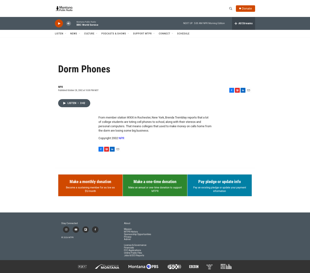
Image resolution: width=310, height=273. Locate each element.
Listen (59, 33)
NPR (121, 138)
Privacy (127, 237)
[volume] (68, 23)
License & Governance (135, 245)
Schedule (183, 33)
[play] (59, 23)
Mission (128, 229)
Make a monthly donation (90, 181)
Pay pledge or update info (219, 181)
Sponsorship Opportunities (137, 234)
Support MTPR (142, 33)
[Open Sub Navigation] (65, 33)
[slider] (73, 23)
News (73, 33)
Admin (127, 239)
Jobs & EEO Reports (134, 255)
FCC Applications (132, 250)
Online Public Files (133, 253)
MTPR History (131, 232)
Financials (129, 248)
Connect (164, 33)
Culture (89, 33)
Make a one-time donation (155, 181)
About (127, 223)
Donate (247, 8)
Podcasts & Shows (113, 33)
